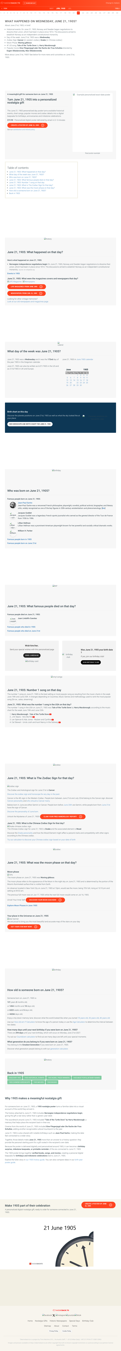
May (52, 8)
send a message (32, 655)
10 (31, 13)
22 (83, 13)
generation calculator (59, 1049)
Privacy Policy (53, 1331)
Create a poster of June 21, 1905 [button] (25, 125)
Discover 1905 (15, 1078)
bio (103, 508)
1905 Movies (38, 1082)
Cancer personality (15, 801)
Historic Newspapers (58, 1321)
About (56, 1326)
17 (61, 13)
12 (40, 13)
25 (96, 13)
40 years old (105, 1018)
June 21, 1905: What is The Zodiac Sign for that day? (31, 185)
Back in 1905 (14, 193)
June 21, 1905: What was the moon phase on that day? (32, 188)
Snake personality (25, 833)
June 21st (106, 805)
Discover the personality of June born (22, 811)
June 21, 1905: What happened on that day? (27, 172)
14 (48, 13)
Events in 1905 (13, 273)
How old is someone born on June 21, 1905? (27, 190)
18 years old (83, 1018)
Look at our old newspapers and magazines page (27, 301)
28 (109, 13)
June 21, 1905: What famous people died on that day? (31, 180)
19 (69, 13)
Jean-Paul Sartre (25, 503)
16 (57, 13)
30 (117, 13)
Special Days (74, 1321)
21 (74, 383)
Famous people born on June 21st (21, 543)
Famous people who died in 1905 (21, 627)
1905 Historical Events (34, 1078)
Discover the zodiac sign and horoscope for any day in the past (33, 794)
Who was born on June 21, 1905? (23, 177)
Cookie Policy (66, 1331)
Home (30, 1321)
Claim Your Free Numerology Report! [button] (60, 816)
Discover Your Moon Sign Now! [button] (42, 900)
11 (35, 13)
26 (100, 13)
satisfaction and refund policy (24, 129)
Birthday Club (87, 1321)
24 (92, 13)
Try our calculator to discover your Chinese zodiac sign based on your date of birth (41, 840)
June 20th (68, 805)
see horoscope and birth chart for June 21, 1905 (30, 424)
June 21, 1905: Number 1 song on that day (26, 182)
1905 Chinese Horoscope (19, 1082)
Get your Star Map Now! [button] (21, 927)
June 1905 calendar (85, 359)
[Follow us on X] (54, 1315)
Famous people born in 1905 (19, 539)
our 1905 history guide (35, 1160)
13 (44, 13)
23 (87, 13)
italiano (117, 3)
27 (104, 13)
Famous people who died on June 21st (23, 631)
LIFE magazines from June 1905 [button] (24, 287)
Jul (69, 8)
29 (113, 13)
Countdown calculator (26, 1037)
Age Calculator (79, 1022)
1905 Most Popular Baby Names (86, 1078)
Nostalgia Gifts (41, 1321)
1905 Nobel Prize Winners (59, 1078)
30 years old (94, 1018)
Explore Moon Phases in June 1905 (22, 905)
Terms (74, 1326)
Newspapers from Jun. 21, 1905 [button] (24, 293)
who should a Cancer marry (38, 801)
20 (74, 13)
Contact (65, 1326)
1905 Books (52, 1082)
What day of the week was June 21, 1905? (26, 174)
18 (65, 13)
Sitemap (47, 1326)
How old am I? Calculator (24, 1022)
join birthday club (91, 662)
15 (52, 13)
